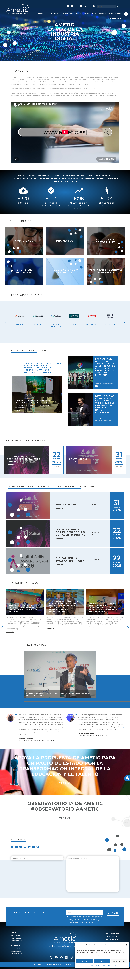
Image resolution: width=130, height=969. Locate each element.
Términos (113, 965)
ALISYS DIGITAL (108, 325)
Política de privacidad (104, 965)
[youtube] (81, 6)
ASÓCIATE (116, 18)
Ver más (43, 350)
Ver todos (36, 295)
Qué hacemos (53, 13)
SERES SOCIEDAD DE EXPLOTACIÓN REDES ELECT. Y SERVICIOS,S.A (90, 327)
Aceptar (85, 961)
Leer (16, 410)
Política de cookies (92, 965)
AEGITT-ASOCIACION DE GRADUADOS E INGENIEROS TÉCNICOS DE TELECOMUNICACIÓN (17, 328)
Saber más (59, 508)
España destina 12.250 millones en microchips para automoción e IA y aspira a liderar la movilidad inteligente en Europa (42, 367)
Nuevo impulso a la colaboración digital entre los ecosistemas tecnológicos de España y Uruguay (102, 608)
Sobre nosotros (38, 964)
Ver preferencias (119, 961)
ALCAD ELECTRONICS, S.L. (72, 325)
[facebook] (68, 6)
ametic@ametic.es (16, 940)
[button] (126, 945)
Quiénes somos (40, 13)
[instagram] (89, 6)
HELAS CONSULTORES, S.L (35, 325)
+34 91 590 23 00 (16, 938)
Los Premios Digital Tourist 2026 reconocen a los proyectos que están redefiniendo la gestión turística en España (105, 367)
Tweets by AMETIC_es (20, 858)
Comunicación (67, 13)
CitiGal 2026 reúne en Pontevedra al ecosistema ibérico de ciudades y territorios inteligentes (61, 608)
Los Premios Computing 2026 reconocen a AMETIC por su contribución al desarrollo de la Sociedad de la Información (22, 607)
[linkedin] (72, 6)
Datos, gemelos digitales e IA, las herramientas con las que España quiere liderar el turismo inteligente (104, 404)
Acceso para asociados (116, 13)
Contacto (102, 13)
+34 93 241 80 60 (16, 951)
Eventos (78, 13)
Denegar (101, 961)
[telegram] (94, 6)
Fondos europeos (90, 13)
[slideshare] (85, 6)
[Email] (84, 912)
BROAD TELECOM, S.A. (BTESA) (54, 325)
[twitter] (76, 6)
